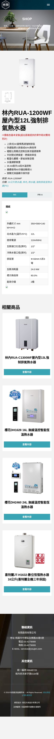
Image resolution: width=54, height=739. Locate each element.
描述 (14, 195)
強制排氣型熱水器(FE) (22, 26)
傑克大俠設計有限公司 (31, 703)
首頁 (5, 26)
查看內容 (27, 333)
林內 (25, 182)
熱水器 (10, 26)
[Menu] (48, 5)
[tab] (14, 194)
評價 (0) (40, 195)
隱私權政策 (27, 695)
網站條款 (46, 692)
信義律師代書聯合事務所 (31, 707)
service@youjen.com (31, 649)
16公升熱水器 (37, 26)
